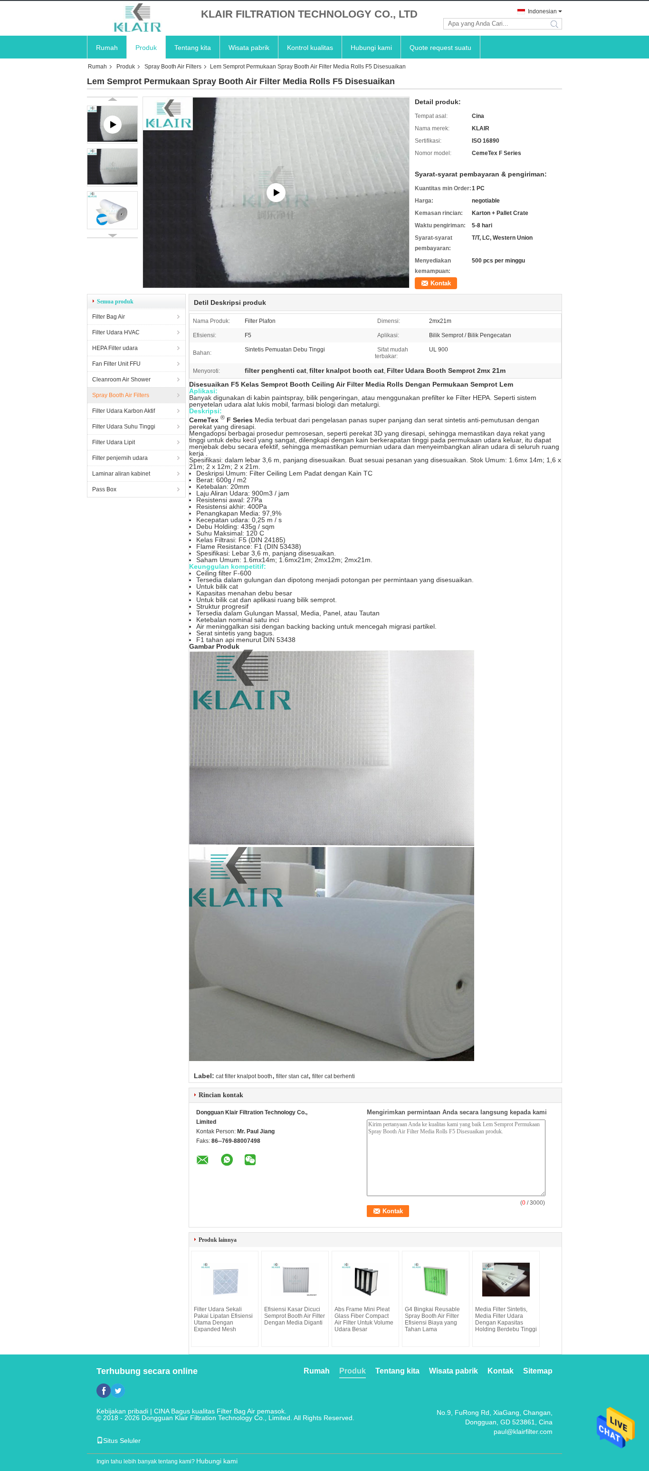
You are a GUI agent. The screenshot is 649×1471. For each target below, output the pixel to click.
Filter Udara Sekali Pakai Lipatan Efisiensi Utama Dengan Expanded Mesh (223, 1319)
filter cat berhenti (333, 1076)
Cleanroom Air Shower (121, 379)
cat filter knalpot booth (244, 1076)
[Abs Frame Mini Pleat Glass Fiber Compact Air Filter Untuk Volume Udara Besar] (365, 1280)
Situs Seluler (122, 1440)
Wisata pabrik (249, 47)
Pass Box (104, 489)
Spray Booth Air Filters (172, 66)
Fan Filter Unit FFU (116, 363)
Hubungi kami (371, 47)
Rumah (107, 47)
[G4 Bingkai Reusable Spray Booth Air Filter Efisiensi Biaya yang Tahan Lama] (435, 1280)
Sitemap (538, 1371)
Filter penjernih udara (120, 458)
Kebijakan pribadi (122, 1411)
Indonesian (542, 11)
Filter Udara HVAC (116, 332)
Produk (146, 47)
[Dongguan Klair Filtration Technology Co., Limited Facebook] (103, 1390)
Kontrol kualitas (310, 47)
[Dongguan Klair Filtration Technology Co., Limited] (139, 18)
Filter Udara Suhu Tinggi (123, 426)
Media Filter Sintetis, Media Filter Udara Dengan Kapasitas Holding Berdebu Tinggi (506, 1319)
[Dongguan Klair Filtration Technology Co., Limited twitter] (118, 1390)
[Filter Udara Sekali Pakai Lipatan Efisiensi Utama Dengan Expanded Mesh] (224, 1280)
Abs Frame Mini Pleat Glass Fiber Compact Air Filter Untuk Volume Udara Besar (363, 1319)
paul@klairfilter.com (523, 1431)
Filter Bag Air (108, 316)
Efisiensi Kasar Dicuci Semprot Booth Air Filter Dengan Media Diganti (294, 1316)
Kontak (440, 283)
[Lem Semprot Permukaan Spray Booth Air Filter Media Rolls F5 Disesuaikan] (112, 167)
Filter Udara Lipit (113, 442)
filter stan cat (292, 1076)
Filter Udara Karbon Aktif (123, 411)
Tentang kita (192, 47)
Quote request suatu (440, 47)
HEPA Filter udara (115, 348)
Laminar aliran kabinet (121, 473)
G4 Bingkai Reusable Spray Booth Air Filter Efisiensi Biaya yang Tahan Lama (432, 1319)
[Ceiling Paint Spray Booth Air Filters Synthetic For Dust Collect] (276, 192)
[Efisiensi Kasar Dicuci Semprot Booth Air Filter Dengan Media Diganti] (295, 1280)
